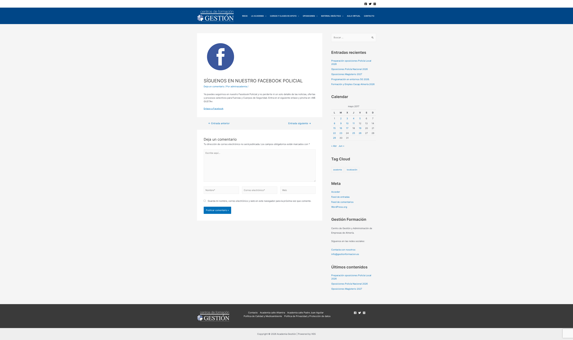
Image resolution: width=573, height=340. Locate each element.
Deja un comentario (214, 86)
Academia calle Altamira (272, 312)
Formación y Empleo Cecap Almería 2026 (353, 84)
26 (360, 133)
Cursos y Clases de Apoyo (283, 16)
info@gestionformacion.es (345, 254)
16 (341, 128)
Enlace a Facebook (213, 108)
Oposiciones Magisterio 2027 (346, 74)
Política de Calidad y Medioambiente (263, 316)
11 (354, 123)
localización (352, 169)
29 (334, 137)
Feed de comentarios (342, 202)
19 (360, 128)
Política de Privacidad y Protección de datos (307, 316)
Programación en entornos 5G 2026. (350, 79)
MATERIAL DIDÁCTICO (331, 16)
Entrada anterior (219, 123)
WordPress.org (339, 206)
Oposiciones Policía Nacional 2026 (349, 69)
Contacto (369, 16)
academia (337, 169)
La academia (257, 16)
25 (353, 133)
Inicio (245, 16)
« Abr (334, 146)
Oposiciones (309, 16)
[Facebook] (365, 4)
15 (334, 128)
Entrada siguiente (299, 123)
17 (347, 128)
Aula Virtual (353, 16)
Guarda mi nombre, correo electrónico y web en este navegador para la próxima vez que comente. (259, 201)
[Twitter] (370, 4)
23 (340, 133)
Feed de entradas (340, 196)
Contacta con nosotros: (343, 249)
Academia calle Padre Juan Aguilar (305, 312)
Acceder (335, 191)
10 (347, 123)
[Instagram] (374, 4)
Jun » (341, 146)
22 (334, 133)
